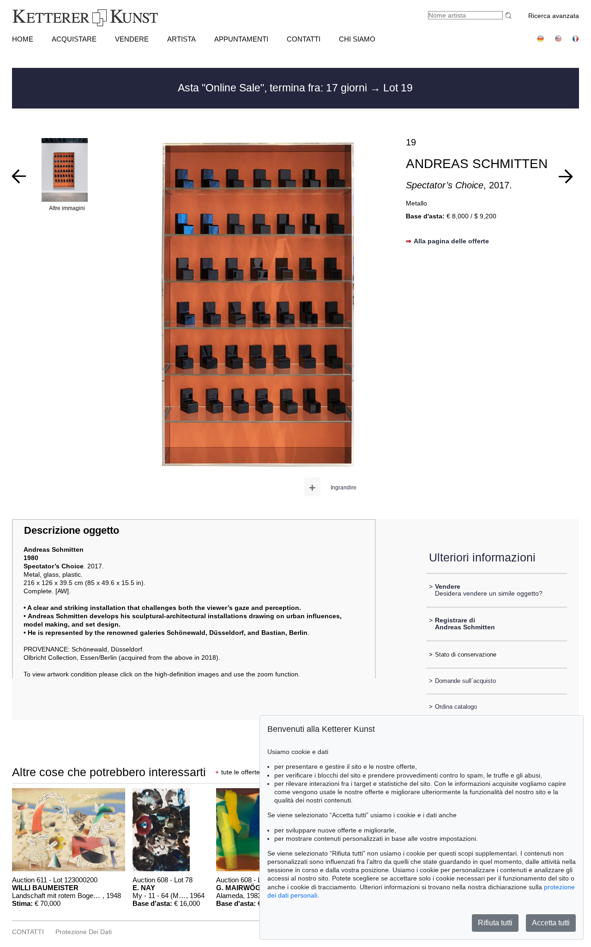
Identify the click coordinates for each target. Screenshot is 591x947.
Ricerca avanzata (553, 15)
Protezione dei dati (83, 931)
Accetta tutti (551, 923)
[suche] (510, 15)
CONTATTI (303, 39)
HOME (22, 39)
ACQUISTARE (74, 39)
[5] (566, 176)
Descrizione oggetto (71, 530)
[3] (19, 176)
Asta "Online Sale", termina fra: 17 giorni (274, 88)
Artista (181, 39)
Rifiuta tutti (495, 923)
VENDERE (132, 39)
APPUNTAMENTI (241, 39)
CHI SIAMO (357, 39)
